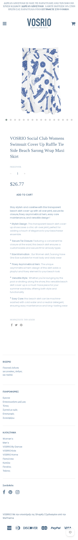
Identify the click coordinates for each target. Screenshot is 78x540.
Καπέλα (6, 462)
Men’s (6, 442)
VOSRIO (7, 514)
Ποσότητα (15, 166)
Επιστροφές (8, 413)
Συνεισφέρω (8, 417)
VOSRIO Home (10, 454)
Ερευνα (6, 397)
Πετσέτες (7, 466)
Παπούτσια (8, 458)
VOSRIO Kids (9, 450)
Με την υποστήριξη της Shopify (28, 514)
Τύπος (6, 405)
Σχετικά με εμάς (10, 409)
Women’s (8, 438)
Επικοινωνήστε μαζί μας (14, 401)
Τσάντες (6, 470)
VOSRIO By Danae (12, 446)
